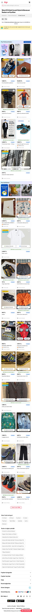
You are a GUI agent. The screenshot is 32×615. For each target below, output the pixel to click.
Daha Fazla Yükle (16, 507)
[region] (16, 50)
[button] (2, 2)
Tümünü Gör (27, 42)
